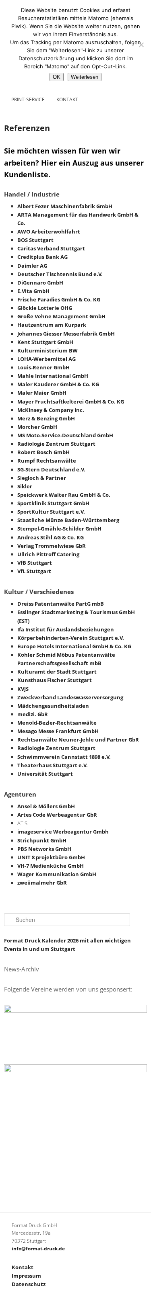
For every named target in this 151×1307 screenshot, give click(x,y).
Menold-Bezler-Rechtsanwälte (57, 722)
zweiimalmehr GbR (42, 882)
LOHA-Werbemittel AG (46, 359)
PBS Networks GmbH (44, 848)
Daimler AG (32, 265)
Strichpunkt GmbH (41, 840)
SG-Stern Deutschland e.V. (51, 469)
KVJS (23, 688)
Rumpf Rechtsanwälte (46, 460)
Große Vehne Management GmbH (61, 316)
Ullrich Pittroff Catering (48, 554)
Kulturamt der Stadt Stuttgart (57, 671)
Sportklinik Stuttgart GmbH (53, 503)
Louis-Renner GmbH (43, 367)
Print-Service (28, 99)
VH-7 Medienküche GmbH (50, 865)
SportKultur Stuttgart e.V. (51, 511)
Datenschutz (29, 1284)
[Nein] (141, 45)
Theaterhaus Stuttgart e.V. (52, 765)
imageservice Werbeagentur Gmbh (63, 831)
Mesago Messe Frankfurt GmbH (58, 731)
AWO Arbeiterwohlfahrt (48, 231)
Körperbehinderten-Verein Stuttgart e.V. (70, 637)
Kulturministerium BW (47, 350)
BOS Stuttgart (35, 240)
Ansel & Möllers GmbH (46, 806)
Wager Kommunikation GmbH (56, 874)
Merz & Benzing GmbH (46, 418)
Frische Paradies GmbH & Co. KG (58, 299)
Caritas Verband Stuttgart (51, 248)
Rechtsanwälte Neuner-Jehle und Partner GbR (78, 739)
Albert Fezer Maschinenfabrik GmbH (64, 206)
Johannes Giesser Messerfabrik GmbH (66, 333)
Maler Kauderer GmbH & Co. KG (58, 384)
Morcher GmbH (37, 426)
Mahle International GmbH (52, 375)
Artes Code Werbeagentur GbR (57, 814)
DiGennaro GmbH (40, 282)
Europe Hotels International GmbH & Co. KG (74, 646)
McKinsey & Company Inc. (50, 410)
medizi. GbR (32, 714)
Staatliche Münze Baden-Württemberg (68, 520)
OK (56, 77)
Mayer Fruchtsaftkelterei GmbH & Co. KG (70, 401)
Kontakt (67, 99)
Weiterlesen (84, 77)
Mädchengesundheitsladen (53, 705)
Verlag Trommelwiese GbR (51, 545)
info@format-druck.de (38, 1248)
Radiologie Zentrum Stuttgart (56, 443)
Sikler (24, 486)
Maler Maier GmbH (41, 392)
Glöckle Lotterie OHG (44, 307)
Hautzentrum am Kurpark (51, 324)
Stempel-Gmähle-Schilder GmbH (59, 528)
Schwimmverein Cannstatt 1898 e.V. (64, 756)
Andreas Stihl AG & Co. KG (50, 537)
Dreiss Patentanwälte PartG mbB (60, 603)
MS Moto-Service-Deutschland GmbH (65, 435)
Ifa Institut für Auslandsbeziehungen (65, 629)
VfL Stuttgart (34, 571)
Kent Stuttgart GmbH (45, 342)
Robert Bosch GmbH (43, 452)
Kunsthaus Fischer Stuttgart (54, 680)
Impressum (26, 1275)
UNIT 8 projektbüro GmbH (51, 857)
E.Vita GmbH (33, 291)
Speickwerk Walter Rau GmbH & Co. (63, 494)
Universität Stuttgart (45, 773)
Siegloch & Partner (41, 477)
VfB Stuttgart (34, 562)
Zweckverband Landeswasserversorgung (70, 697)
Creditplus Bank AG (42, 256)
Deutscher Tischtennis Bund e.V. (60, 274)
